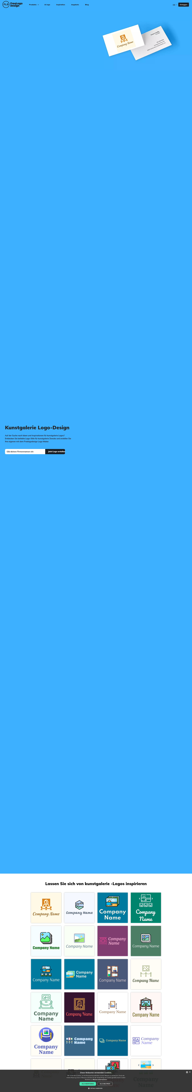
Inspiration (60, 5)
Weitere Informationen (100, 1079)
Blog (87, 5)
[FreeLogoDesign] (21, 4)
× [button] (189, 1072)
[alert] (96, 1081)
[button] (96, 1088)
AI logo (47, 5)
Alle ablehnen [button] (105, 1084)
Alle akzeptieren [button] (88, 1084)
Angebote (75, 5)
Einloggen (183, 5)
